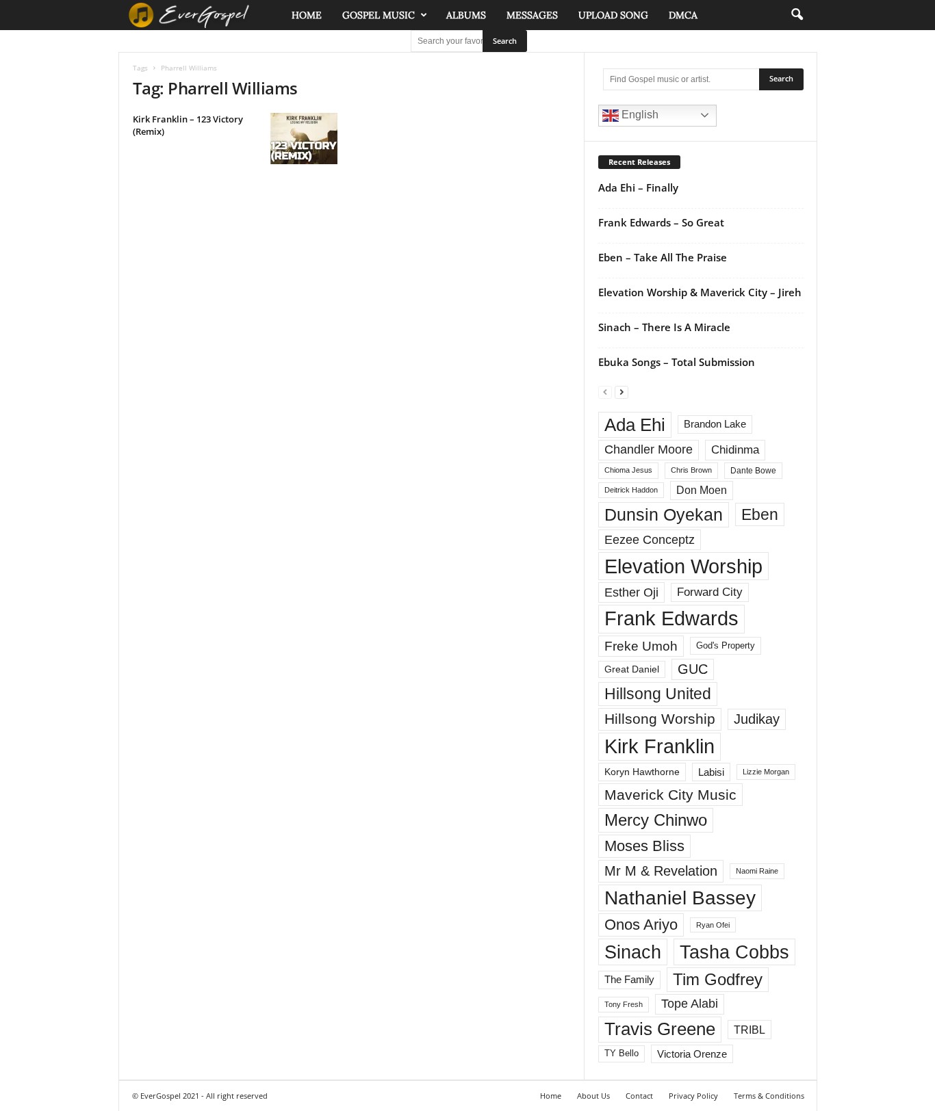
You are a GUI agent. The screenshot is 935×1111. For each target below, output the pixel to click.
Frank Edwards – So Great (661, 222)
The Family (629, 979)
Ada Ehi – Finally (638, 187)
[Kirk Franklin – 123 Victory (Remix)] (304, 138)
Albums (466, 15)
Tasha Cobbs (734, 952)
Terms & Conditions (769, 1095)
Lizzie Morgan (766, 772)
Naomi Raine (757, 871)
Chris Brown (691, 470)
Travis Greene (659, 1028)
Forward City (710, 592)
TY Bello (621, 1053)
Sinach (632, 952)
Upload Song (613, 15)
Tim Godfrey (718, 979)
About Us (593, 1095)
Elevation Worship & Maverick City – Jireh (700, 292)
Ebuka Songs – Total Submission (676, 362)
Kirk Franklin (659, 746)
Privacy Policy (693, 1095)
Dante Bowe (753, 470)
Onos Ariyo (641, 924)
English (638, 114)
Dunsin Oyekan (663, 514)
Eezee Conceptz (649, 540)
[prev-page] (605, 391)
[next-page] (621, 391)
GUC (693, 669)
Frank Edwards (671, 618)
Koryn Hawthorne (642, 771)
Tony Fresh (623, 1004)
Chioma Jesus (628, 470)
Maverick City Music (670, 794)
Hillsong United (657, 694)
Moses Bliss (644, 845)
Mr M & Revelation (660, 870)
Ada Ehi (634, 425)
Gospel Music (378, 15)
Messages (532, 15)
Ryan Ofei (713, 925)
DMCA (683, 15)
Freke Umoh (641, 646)
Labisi (711, 772)
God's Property (725, 645)
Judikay (757, 719)
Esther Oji (631, 592)
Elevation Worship (683, 566)
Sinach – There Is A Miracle (664, 327)
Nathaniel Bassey (680, 898)
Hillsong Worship (659, 719)
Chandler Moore (648, 449)
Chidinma (735, 449)
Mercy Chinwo (655, 820)
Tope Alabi (689, 1003)
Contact (639, 1095)
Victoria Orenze (692, 1054)
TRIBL (749, 1029)
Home (307, 15)
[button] (797, 15)
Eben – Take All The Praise (662, 257)
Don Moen (701, 490)
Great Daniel (631, 669)
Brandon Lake (715, 424)
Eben (759, 514)
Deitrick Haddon (631, 490)
